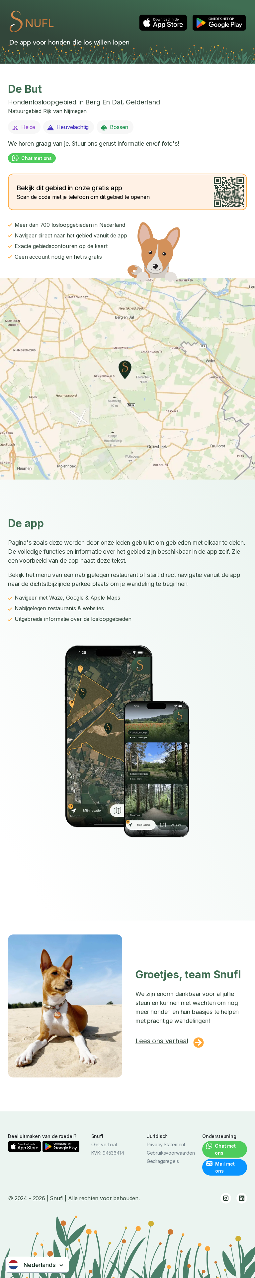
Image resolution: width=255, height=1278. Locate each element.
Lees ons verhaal (161, 1041)
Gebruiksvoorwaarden (171, 1153)
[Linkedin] (241, 1198)
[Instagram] (225, 1198)
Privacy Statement (166, 1144)
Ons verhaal (104, 1144)
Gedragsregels (163, 1161)
